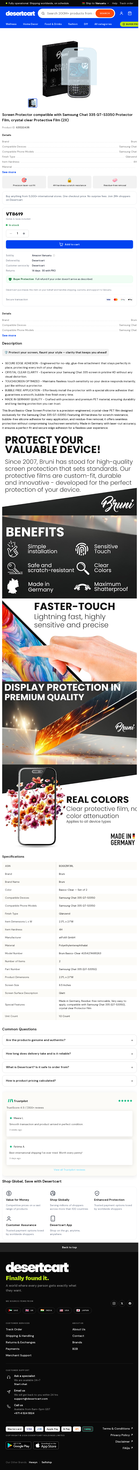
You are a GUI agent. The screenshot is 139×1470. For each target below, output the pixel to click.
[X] (122, 1303)
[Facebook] (130, 1303)
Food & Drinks (53, 24)
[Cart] (129, 13)
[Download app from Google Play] (18, 1445)
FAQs (128, 1448)
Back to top (69, 1247)
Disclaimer (124, 1441)
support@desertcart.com (31, 1398)
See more (9, 172)
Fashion (72, 24)
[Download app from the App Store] (46, 1445)
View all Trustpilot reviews (69, 1169)
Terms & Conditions (117, 1428)
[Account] (121, 13)
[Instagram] (114, 1303)
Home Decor (30, 24)
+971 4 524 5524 (24, 1413)
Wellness (11, 24)
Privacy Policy (122, 1435)
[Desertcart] (20, 13)
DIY (86, 24)
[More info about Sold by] (54, 255)
